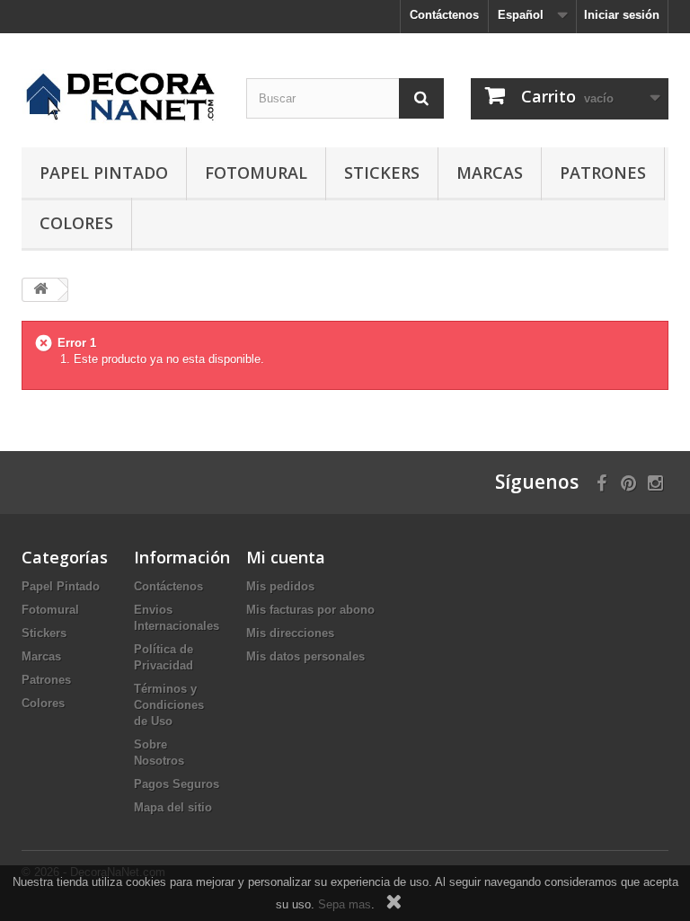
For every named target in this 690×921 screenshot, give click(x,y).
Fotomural (256, 172)
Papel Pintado (104, 172)
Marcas (489, 172)
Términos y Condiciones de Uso (169, 705)
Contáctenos (444, 15)
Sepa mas (344, 904)
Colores (76, 223)
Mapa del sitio (173, 807)
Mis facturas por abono (310, 609)
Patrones (603, 172)
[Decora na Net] (120, 97)
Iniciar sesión (621, 15)
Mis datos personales (305, 656)
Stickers (382, 172)
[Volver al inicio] (40, 290)
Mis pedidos (280, 586)
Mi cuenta (285, 557)
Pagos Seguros (176, 784)
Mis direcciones (290, 633)
